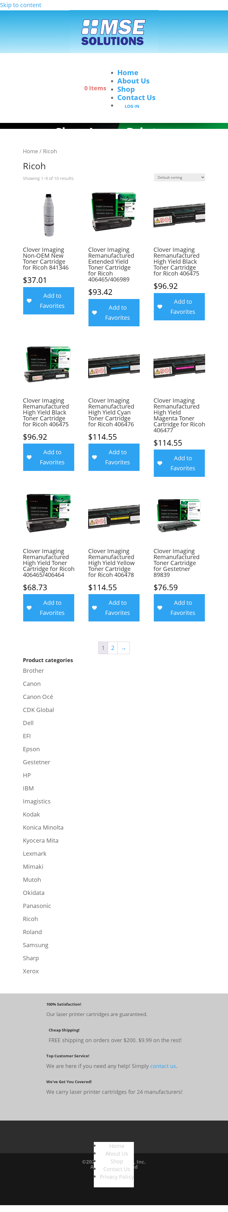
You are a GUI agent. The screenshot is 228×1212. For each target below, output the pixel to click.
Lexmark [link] (35, 853)
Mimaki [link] (33, 867)
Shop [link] (126, 89)
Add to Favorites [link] (52, 301)
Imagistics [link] (37, 801)
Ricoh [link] (30, 919)
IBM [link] (28, 788)
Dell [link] (28, 723)
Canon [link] (32, 684)
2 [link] (112, 648)
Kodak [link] (31, 814)
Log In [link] (132, 106)
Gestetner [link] (36, 762)
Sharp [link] (31, 958)
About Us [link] (133, 81)
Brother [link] (33, 671)
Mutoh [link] (32, 880)
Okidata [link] (34, 893)
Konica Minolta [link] (43, 827)
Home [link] (127, 72)
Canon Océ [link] (38, 697)
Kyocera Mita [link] (40, 840)
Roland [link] (32, 932)
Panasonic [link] (37, 906)
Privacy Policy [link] (117, 1176)
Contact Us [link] (136, 97)
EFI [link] (27, 736)
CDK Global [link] (38, 710)
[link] (114, 51)
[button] (133, 64)
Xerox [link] (31, 971)
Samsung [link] (35, 945)
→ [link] (123, 648)
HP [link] (27, 775)
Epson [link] (31, 749)
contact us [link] (163, 1065)
